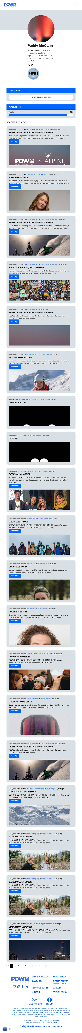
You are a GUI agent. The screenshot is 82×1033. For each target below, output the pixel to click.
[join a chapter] (39, 416)
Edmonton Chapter (32, 924)
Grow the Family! (31, 518)
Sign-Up (14, 142)
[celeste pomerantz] (39, 725)
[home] (10, 5)
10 (43, 966)
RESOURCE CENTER (40, 988)
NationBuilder (57, 1026)
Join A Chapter (33, 399)
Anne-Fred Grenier (15, 399)
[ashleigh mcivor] (39, 200)
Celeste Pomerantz (32, 698)
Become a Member (32, 129)
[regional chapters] (39, 500)
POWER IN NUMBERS (19, 656)
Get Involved (44, 399)
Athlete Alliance (43, 174)
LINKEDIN (36, 992)
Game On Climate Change (49, 129)
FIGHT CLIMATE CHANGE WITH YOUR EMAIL (31, 132)
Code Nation (46, 1026)
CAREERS (57, 988)
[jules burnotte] (39, 635)
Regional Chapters (32, 471)
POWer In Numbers (32, 653)
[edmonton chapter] (39, 950)
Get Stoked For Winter (33, 789)
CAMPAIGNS (37, 981)
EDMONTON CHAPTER (20, 927)
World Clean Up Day (32, 834)
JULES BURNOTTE (18, 611)
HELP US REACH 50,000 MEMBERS (26, 267)
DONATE (13, 438)
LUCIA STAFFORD (18, 566)
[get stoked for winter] (39, 815)
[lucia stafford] (39, 590)
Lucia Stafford (30, 563)
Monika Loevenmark (32, 354)
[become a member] (39, 155)
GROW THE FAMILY (18, 521)
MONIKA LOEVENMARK (21, 357)
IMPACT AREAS (59, 977)
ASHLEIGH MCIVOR (18, 177)
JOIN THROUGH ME (41, 97)
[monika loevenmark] (39, 380)
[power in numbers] (39, 680)
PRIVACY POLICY (60, 992)
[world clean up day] (39, 860)
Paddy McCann (14, 129)
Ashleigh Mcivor (31, 174)
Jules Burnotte (31, 608)
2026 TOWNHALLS (40, 977)
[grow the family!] (39, 545)
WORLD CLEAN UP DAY (20, 836)
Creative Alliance (46, 354)
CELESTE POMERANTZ (20, 701)
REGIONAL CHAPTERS (20, 474)
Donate (28, 435)
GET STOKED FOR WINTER (22, 791)
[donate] (39, 452)
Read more (15, 187)
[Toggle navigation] (76, 5)
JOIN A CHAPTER (17, 402)
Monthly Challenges (45, 518)
